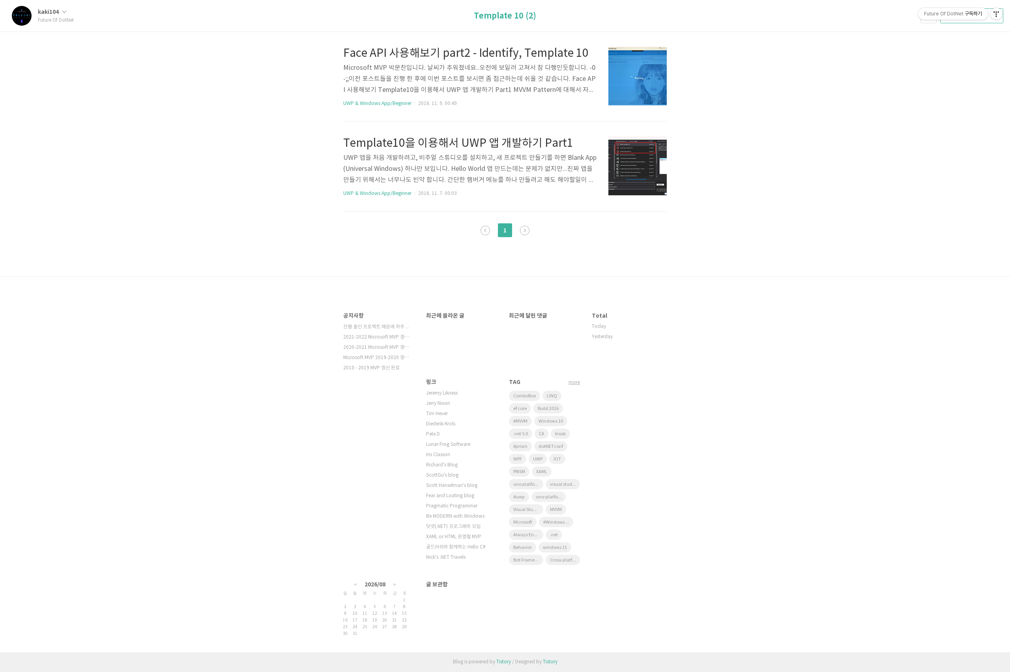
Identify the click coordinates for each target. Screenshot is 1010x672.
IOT (557, 459)
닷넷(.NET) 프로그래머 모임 (453, 526)
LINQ (552, 396)
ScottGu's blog (442, 475)
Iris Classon (438, 454)
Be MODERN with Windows (455, 516)
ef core (520, 408)
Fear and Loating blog (450, 495)
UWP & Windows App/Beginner (377, 103)
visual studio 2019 (565, 484)
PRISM (519, 471)
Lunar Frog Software (448, 444)
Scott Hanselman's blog (451, 485)
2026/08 (375, 584)
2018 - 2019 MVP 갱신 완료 (371, 368)
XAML (541, 471)
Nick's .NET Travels (446, 557)
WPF (517, 459)
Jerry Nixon (438, 403)
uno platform (527, 484)
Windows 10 (551, 421)
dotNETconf (551, 446)
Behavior (522, 547)
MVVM (556, 509)
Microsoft (522, 522)
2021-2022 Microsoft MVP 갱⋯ (376, 337)
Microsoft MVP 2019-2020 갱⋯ (376, 357)
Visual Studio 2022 (528, 509)
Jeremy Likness (442, 393)
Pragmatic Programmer (451, 506)
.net (554, 534)
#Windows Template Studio (558, 522)
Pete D (433, 434)
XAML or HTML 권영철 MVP (453, 536)
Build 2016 (548, 408)
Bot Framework (528, 560)
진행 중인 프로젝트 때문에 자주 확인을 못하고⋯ (376, 326)
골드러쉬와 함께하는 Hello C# (456, 547)
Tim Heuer (437, 413)
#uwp (519, 497)
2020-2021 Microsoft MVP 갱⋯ (376, 347)
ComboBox (524, 396)
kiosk (560, 433)
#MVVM (520, 421)
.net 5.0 (520, 433)
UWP (537, 459)
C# (541, 433)
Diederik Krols (440, 424)
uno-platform (550, 497)
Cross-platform (565, 560)
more (574, 382)
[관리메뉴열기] (996, 14)
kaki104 (49, 12)
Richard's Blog (442, 465)
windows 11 (555, 547)
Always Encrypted (528, 534)
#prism (520, 446)
